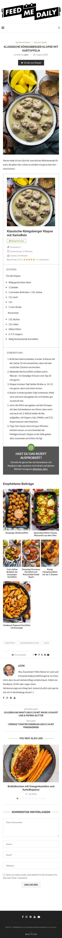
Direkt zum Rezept (32, 62)
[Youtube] (35, 916)
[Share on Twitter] (42, 654)
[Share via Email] (48, 654)
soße (46, 643)
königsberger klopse (29, 643)
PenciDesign (51, 927)
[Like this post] (36, 654)
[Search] (58, 27)
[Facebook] (22, 916)
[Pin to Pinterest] (45, 654)
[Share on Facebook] (39, 654)
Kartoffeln (10, 643)
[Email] (39, 916)
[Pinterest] (30, 916)
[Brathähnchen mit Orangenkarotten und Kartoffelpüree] (31, 763)
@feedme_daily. (40, 469)
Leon (26, 54)
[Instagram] (26, 916)
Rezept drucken (17, 241)
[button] (5, 771)
